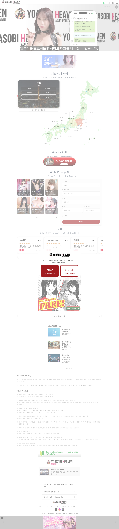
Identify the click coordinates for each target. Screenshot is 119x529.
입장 (50, 271)
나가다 (69, 271)
